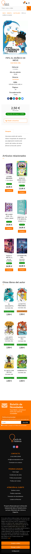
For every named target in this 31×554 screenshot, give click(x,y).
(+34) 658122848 (15, 456)
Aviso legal (15, 472)
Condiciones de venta (16, 475)
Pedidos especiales (15, 493)
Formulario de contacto (15, 462)
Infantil (9, 13)
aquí (9, 538)
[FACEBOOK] (14, 447)
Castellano (16, 13)
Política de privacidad (15, 478)
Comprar (9, 190)
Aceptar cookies (15, 543)
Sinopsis (8, 131)
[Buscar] (29, 8)
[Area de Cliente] (26, 3)
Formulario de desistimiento (15, 496)
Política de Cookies (15, 481)
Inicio (4, 13)
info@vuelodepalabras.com (15, 459)
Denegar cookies (15, 547)
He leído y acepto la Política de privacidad (14, 425)
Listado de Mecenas (15, 499)
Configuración (15, 551)
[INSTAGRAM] (17, 447)
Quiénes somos (15, 490)
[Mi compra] (24, 3)
